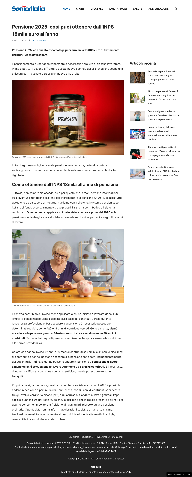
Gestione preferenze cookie (179, 474)
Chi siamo (74, 436)
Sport (80, 8)
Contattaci (118, 458)
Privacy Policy (102, 436)
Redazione (87, 436)
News (66, 8)
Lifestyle (96, 8)
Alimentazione (158, 8)
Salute (137, 8)
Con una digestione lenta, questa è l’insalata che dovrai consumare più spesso (164, 115)
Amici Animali (118, 8)
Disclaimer (117, 436)
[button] (176, 8)
